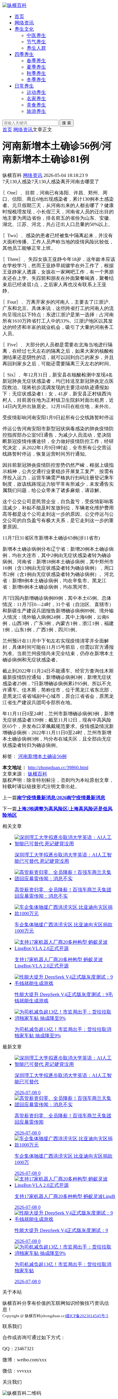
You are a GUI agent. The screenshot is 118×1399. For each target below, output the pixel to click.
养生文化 (24, 29)
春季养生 (36, 60)
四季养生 (24, 54)
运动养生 (36, 92)
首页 (19, 16)
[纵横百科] (14, 5)
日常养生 (24, 85)
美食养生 (36, 104)
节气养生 (36, 41)
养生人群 (36, 48)
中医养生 (36, 35)
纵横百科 (37, 773)
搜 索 (66, 123)
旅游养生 (36, 111)
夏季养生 (36, 67)
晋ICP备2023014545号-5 (87, 1316)
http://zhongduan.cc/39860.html (58, 767)
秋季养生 (36, 73)
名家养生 (36, 98)
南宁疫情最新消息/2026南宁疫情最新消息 (61, 797)
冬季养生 (36, 79)
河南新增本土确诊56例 (42, 756)
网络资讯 (24, 22)
